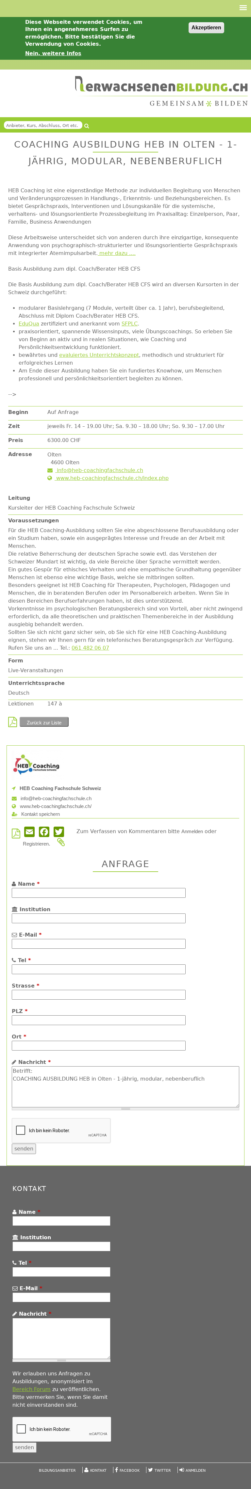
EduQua (29, 324)
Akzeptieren (206, 27)
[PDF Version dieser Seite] (14, 724)
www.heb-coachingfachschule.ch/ (55, 806)
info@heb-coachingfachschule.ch (99, 470)
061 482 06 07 (90, 648)
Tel (23, 960)
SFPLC (130, 324)
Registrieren (36, 844)
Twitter (163, 1470)
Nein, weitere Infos (53, 53)
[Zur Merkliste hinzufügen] (62, 844)
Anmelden (192, 831)
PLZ (19, 1011)
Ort (19, 1037)
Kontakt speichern (40, 814)
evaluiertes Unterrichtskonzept (99, 355)
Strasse (25, 986)
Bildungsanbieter (57, 1470)
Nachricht (33, 1062)
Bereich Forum (31, 1389)
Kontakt (98, 1470)
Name (28, 884)
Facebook (130, 1470)
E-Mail (29, 935)
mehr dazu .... (117, 253)
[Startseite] (161, 91)
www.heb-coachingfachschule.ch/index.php (112, 478)
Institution (34, 909)
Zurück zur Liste (44, 722)
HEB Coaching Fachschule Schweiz (59, 788)
